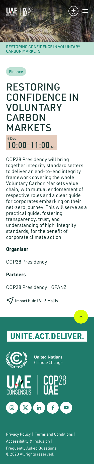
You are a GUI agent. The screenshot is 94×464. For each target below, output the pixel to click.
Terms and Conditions (54, 434)
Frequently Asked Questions (31, 448)
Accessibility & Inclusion (28, 441)
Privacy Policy (18, 434)
